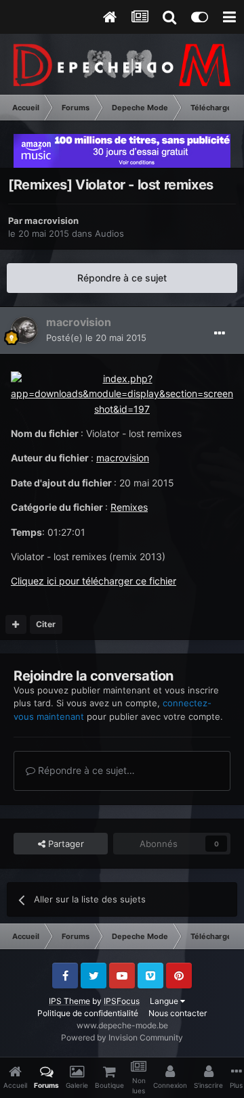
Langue (165, 1001)
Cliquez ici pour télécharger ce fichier (93, 581)
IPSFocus (122, 1001)
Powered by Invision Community (122, 1037)
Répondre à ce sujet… (85, 770)
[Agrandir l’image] (122, 392)
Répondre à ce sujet (122, 277)
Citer (46, 624)
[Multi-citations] (15, 624)
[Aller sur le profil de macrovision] (24, 330)
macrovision (51, 220)
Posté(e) (96, 337)
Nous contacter (177, 1013)
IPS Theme (69, 1001)
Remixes (129, 507)
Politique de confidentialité (87, 1013)
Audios (109, 233)
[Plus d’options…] (219, 333)
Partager (64, 843)
